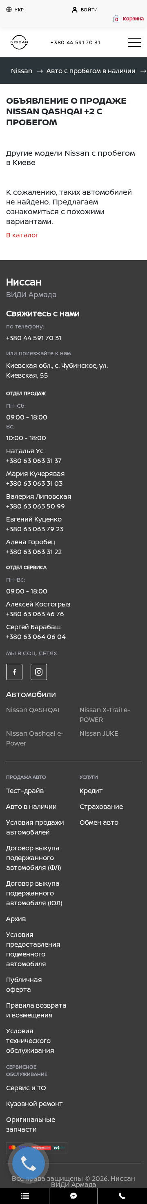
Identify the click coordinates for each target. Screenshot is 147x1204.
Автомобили (31, 694)
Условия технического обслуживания (30, 1040)
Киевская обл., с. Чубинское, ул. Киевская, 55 (57, 370)
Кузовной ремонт (34, 1103)
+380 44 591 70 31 (75, 42)
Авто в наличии (31, 806)
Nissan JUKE (99, 733)
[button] (128, 19)
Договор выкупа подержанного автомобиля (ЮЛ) (34, 893)
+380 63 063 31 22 (34, 551)
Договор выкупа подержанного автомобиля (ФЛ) (33, 857)
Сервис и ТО (26, 1087)
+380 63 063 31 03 (34, 483)
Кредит (91, 790)
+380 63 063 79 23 (34, 528)
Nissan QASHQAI (32, 709)
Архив (16, 918)
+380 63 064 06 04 (36, 636)
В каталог (22, 234)
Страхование (101, 806)
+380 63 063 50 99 (35, 506)
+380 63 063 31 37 (34, 460)
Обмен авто (99, 822)
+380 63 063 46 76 (35, 613)
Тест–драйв (25, 790)
